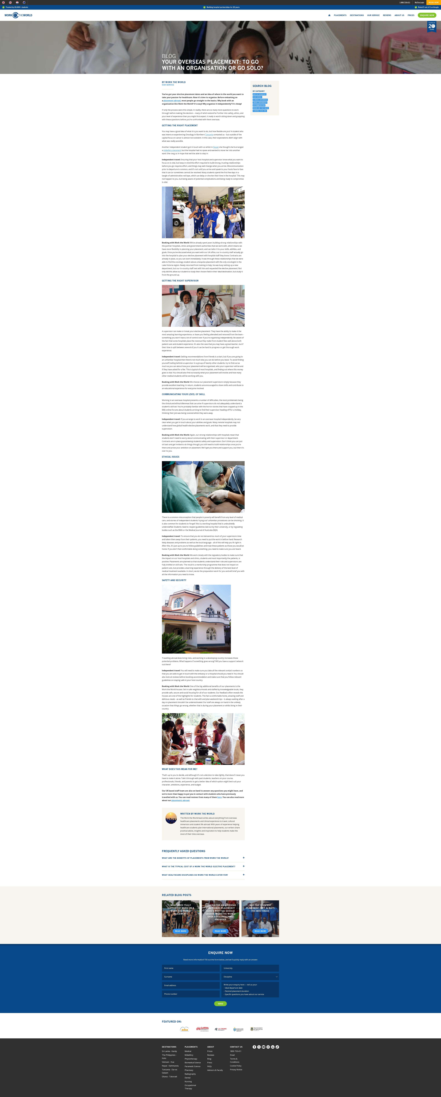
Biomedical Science (193, 1062)
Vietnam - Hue (168, 1062)
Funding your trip (259, 111)
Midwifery (189, 1055)
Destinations (357, 15)
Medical (188, 1051)
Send (220, 1004)
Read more (181, 931)
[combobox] (250, 968)
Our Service (373, 15)
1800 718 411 (235, 1051)
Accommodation (259, 105)
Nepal (215, 147)
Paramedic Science (192, 1066)
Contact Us (236, 1047)
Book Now (434, 2)
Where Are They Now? (260, 108)
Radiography (190, 1074)
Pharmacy (189, 1070)
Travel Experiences (260, 102)
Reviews (387, 15)
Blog (209, 1059)
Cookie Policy (235, 1066)
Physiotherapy (191, 1059)
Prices (411, 15)
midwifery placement (172, 150)
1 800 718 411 (405, 2)
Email (232, 1055)
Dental (187, 1077)
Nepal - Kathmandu (170, 1066)
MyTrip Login (419, 2)
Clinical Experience (260, 100)
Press (209, 1062)
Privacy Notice (236, 1069)
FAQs (209, 1066)
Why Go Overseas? (259, 94)
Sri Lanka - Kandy (169, 1051)
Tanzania (209, 134)
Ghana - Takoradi (169, 1076)
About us (399, 15)
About (210, 1047)
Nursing (188, 1081)
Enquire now (427, 15)
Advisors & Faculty (215, 1070)
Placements (340, 15)
